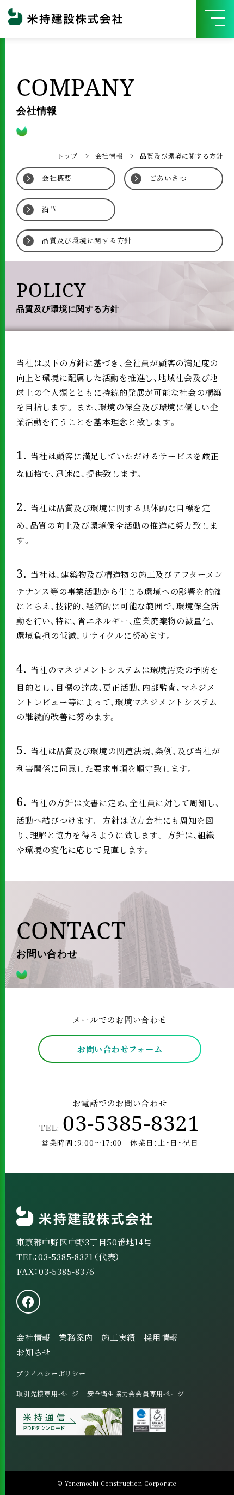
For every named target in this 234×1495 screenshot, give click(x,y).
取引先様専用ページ (47, 1393)
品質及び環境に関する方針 (87, 240)
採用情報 (161, 1337)
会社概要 (57, 178)
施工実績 (118, 1337)
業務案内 (76, 1337)
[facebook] (28, 1302)
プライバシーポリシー (51, 1373)
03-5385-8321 (131, 1123)
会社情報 (109, 155)
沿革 (49, 209)
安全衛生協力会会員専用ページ (135, 1393)
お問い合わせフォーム (120, 1049)
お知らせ (33, 1352)
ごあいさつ (168, 178)
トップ (67, 155)
